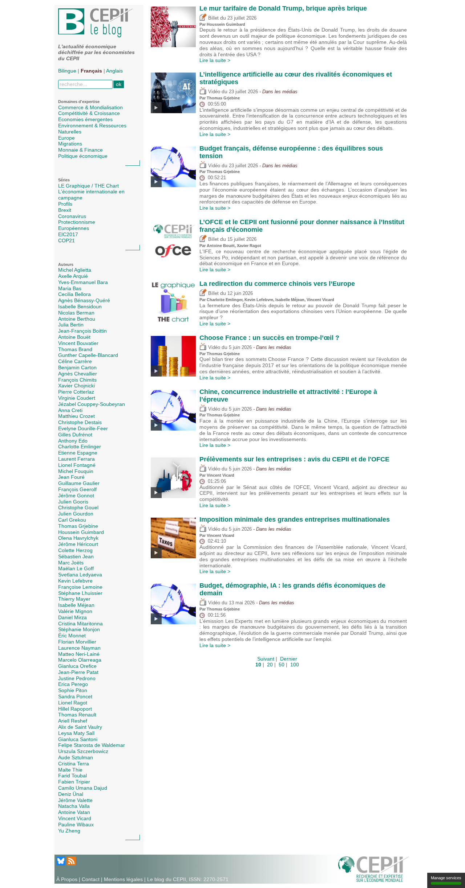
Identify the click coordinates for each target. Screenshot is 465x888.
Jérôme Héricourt (78, 544)
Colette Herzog (75, 550)
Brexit (64, 210)
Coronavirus (72, 216)
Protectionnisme (76, 222)
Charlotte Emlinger (79, 446)
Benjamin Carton (77, 367)
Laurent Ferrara (76, 459)
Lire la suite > (214, 60)
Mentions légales (123, 879)
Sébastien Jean (76, 556)
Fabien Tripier (74, 782)
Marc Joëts (71, 563)
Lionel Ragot (72, 703)
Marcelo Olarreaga (79, 660)
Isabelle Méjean (76, 605)
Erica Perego (73, 684)
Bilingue (67, 71)
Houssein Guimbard (81, 532)
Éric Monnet (72, 635)
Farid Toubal (72, 775)
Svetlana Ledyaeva (80, 574)
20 (270, 664)
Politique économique (83, 156)
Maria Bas (69, 288)
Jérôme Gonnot (76, 495)
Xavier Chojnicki (76, 385)
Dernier (288, 659)
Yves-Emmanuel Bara (83, 282)
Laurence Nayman (79, 648)
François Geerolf (77, 489)
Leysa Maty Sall (76, 733)
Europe (66, 138)
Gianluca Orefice (77, 666)
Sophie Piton (72, 690)
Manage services (446, 878)
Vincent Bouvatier (78, 343)
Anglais (114, 71)
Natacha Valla (74, 806)
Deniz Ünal (70, 794)
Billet (213, 18)
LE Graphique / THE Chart (88, 186)
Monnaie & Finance (80, 150)
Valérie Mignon (75, 611)
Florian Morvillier (77, 642)
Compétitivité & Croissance (89, 113)
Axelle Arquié (73, 276)
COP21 (66, 240)
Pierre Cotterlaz (76, 392)
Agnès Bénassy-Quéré (84, 300)
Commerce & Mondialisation (90, 107)
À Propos (66, 879)
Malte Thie (70, 770)
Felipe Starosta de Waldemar (91, 745)
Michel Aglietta (74, 270)
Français (91, 71)
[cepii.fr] (373, 869)
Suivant (265, 659)
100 (294, 664)
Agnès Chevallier (77, 374)
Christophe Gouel (78, 507)
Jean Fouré (71, 477)
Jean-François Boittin (82, 331)
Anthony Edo (73, 441)
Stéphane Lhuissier (80, 593)
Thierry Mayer (74, 599)
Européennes (73, 228)
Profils (65, 204)
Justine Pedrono (77, 678)
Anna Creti (70, 410)
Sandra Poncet (75, 696)
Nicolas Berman (76, 313)
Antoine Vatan (74, 812)
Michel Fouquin (75, 471)
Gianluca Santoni (77, 739)
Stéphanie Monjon (79, 629)
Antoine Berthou (76, 319)
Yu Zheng (69, 831)
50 (281, 664)
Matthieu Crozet (76, 416)
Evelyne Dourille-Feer (83, 428)
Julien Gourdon (75, 514)
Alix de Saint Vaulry (80, 727)
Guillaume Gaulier (79, 483)
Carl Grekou (72, 520)
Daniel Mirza (72, 617)
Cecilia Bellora (74, 294)
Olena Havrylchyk (78, 538)
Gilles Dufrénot (75, 434)
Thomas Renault (77, 715)
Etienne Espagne (77, 453)
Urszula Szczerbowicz (83, 751)
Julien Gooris (73, 502)
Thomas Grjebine (78, 526)
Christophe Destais (80, 422)
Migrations (70, 144)
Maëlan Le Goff (76, 568)
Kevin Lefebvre (75, 581)
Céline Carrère (75, 361)
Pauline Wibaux (76, 824)
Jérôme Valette (75, 800)
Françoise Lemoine (80, 587)
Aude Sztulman (75, 757)
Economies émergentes (85, 119)
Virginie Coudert (76, 398)
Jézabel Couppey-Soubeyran (91, 404)
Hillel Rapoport (75, 709)
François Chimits (77, 380)
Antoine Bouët (74, 337)
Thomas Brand (75, 349)
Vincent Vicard (74, 818)
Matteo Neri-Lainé (79, 654)
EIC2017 (68, 234)
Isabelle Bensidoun (80, 306)
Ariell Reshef (72, 721)
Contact (91, 879)
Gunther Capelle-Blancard (88, 355)
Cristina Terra (73, 763)
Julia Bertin (71, 325)
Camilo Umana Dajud (82, 788)
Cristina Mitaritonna (80, 623)
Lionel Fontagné (77, 465)
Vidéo (213, 91)
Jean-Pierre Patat (78, 672)
